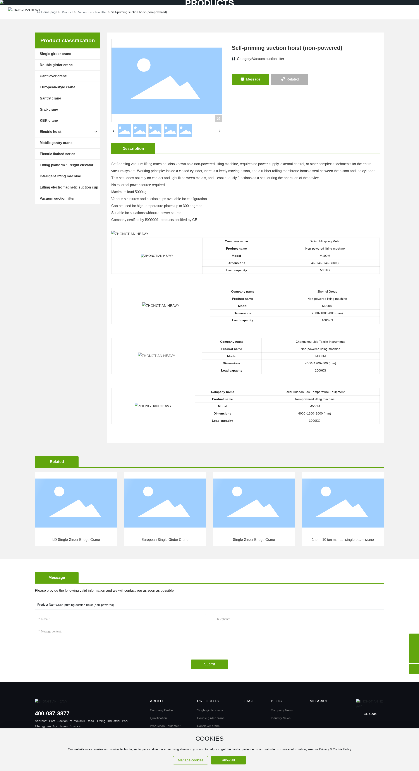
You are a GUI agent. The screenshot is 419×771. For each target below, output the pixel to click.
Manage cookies (190, 760)
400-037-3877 (52, 713)
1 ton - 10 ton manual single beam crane (343, 539)
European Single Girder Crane (165, 539)
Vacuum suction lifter (268, 59)
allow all (228, 760)
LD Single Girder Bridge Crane (76, 539)
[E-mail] (414, 648)
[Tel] (414, 638)
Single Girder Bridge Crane (254, 539)
